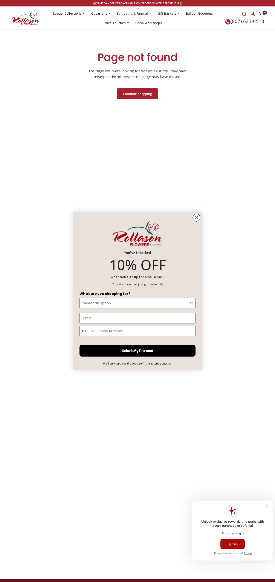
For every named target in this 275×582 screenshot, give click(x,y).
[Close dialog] (196, 217)
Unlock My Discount (137, 351)
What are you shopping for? (104, 293)
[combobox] (136, 303)
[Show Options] (191, 303)
